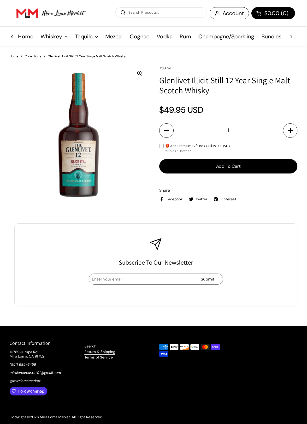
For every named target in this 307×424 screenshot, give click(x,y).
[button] (273, 13)
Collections (33, 56)
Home (14, 56)
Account (233, 13)
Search (90, 346)
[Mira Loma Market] (48, 13)
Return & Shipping (99, 351)
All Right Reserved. (87, 417)
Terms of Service (98, 357)
